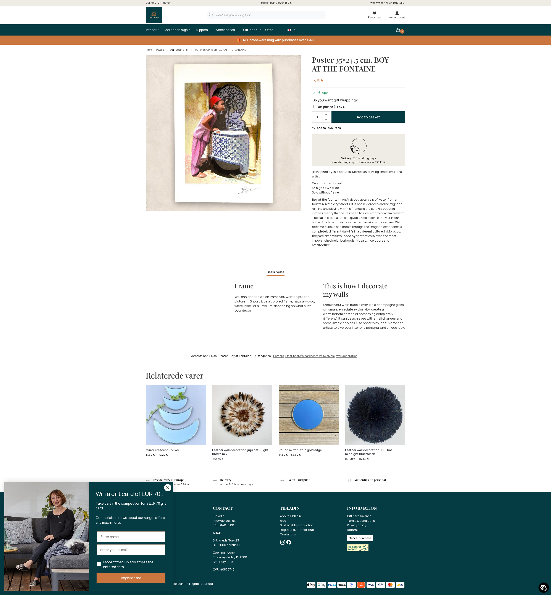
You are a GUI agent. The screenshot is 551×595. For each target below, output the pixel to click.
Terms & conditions (361, 521)
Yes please (332, 107)
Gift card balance (359, 516)
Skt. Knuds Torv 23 (226, 540)
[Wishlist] (199, 391)
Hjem (149, 50)
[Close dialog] (167, 487)
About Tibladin (290, 516)
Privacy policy (356, 525)
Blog (283, 521)
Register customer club (297, 530)
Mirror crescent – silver (162, 450)
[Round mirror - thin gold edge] (309, 415)
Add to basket (368, 117)
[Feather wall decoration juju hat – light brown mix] (242, 415)
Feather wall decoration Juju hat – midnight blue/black (369, 452)
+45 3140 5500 (223, 525)
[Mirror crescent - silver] (176, 415)
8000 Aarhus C (228, 545)
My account (397, 17)
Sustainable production (296, 525)
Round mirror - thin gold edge (300, 450)
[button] (401, 30)
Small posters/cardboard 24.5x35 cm (310, 356)
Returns (353, 530)
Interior (161, 50)
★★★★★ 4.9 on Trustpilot (388, 3)
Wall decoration (179, 50)
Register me (131, 577)
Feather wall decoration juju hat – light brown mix (240, 452)
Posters (278, 356)
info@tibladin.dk (224, 521)
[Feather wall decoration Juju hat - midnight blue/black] (375, 415)
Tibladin (218, 516)
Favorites (374, 17)
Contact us (288, 534)
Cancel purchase (360, 538)
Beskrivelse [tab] (275, 272)
